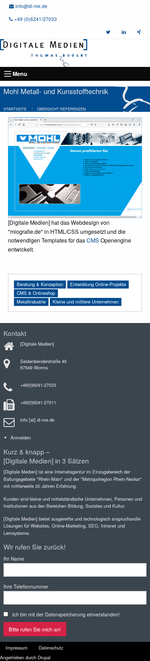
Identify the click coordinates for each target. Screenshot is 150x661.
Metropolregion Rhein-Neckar (111, 479)
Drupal (44, 657)
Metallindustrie (31, 301)
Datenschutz (51, 647)
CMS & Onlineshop (36, 293)
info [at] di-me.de (37, 419)
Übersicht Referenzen (61, 109)
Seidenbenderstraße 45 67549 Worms (43, 364)
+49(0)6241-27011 (38, 402)
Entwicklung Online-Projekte (98, 284)
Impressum (17, 647)
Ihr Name (13, 558)
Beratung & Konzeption (40, 284)
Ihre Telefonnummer (25, 586)
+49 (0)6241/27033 (35, 18)
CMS (93, 240)
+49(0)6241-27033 (38, 385)
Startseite (15, 109)
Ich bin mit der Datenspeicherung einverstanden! (66, 614)
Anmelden (20, 437)
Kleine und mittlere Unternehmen (86, 301)
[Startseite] (43, 52)
